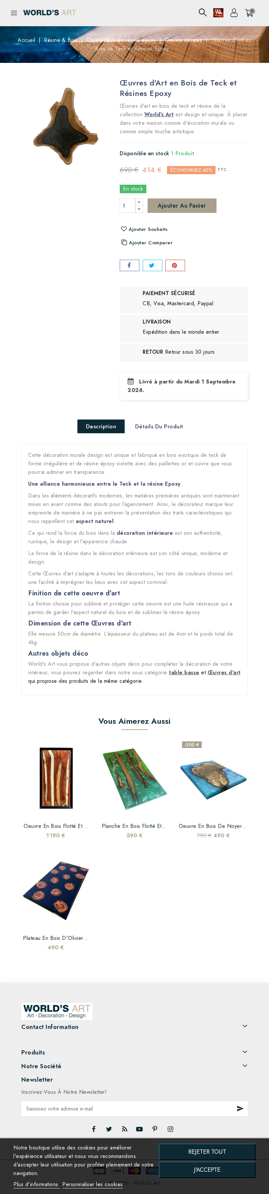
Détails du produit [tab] (159, 426)
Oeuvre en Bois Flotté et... (56, 826)
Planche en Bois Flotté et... (134, 826)
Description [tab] (101, 426)
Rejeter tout (207, 1151)
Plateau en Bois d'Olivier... (55, 938)
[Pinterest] (175, 265)
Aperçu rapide (62, 808)
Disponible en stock (144, 153)
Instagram (171, 1130)
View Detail (75, 808)
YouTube (140, 1130)
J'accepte (207, 1169)
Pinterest (155, 1130)
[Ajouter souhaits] (36, 808)
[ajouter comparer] (49, 808)
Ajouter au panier (182, 205)
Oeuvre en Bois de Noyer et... (216, 826)
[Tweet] (152, 265)
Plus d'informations (36, 1184)
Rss (125, 1130)
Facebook (94, 1130)
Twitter (110, 1130)
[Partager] (129, 265)
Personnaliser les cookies (92, 1184)
